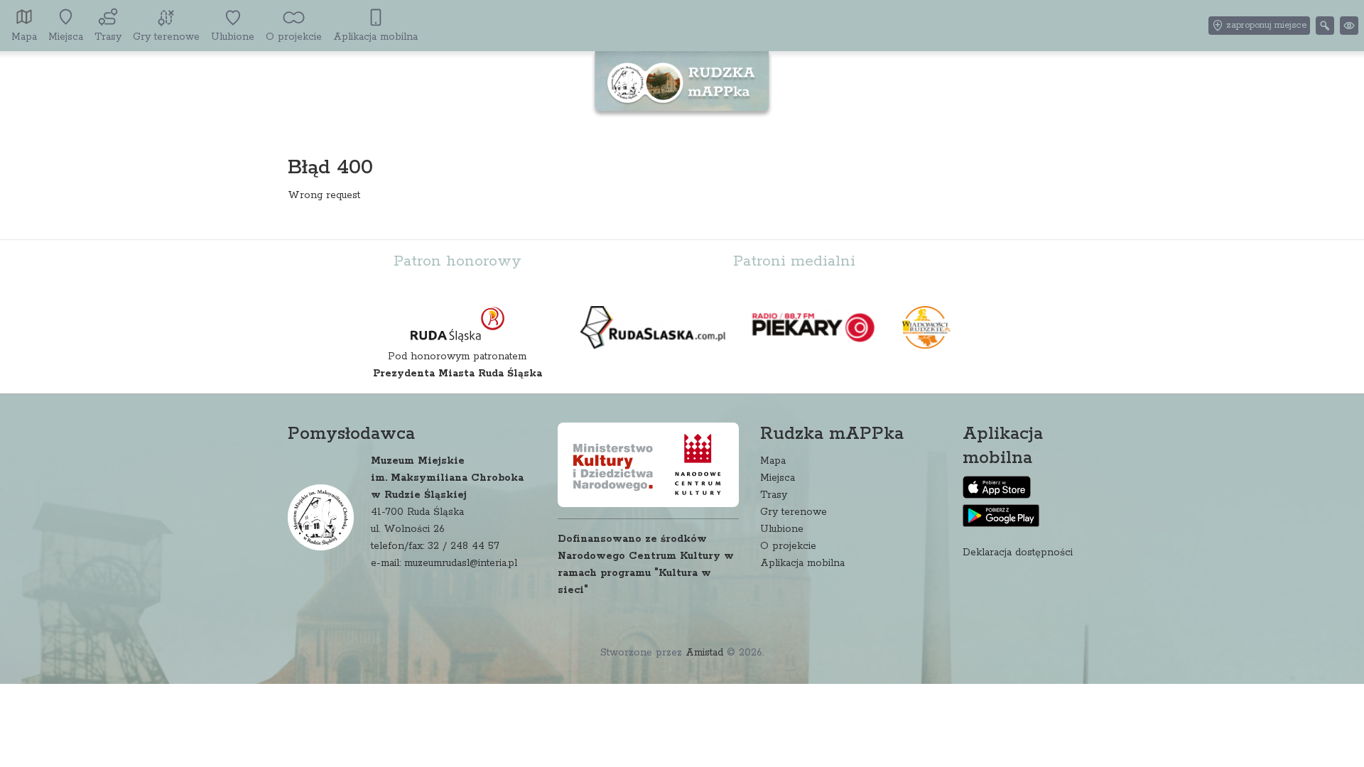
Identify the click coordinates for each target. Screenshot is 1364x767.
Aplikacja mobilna (802, 563)
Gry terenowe (793, 512)
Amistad (704, 652)
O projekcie (788, 546)
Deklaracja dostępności (1018, 552)
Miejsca (777, 478)
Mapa (773, 461)
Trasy (773, 495)
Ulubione (781, 529)
